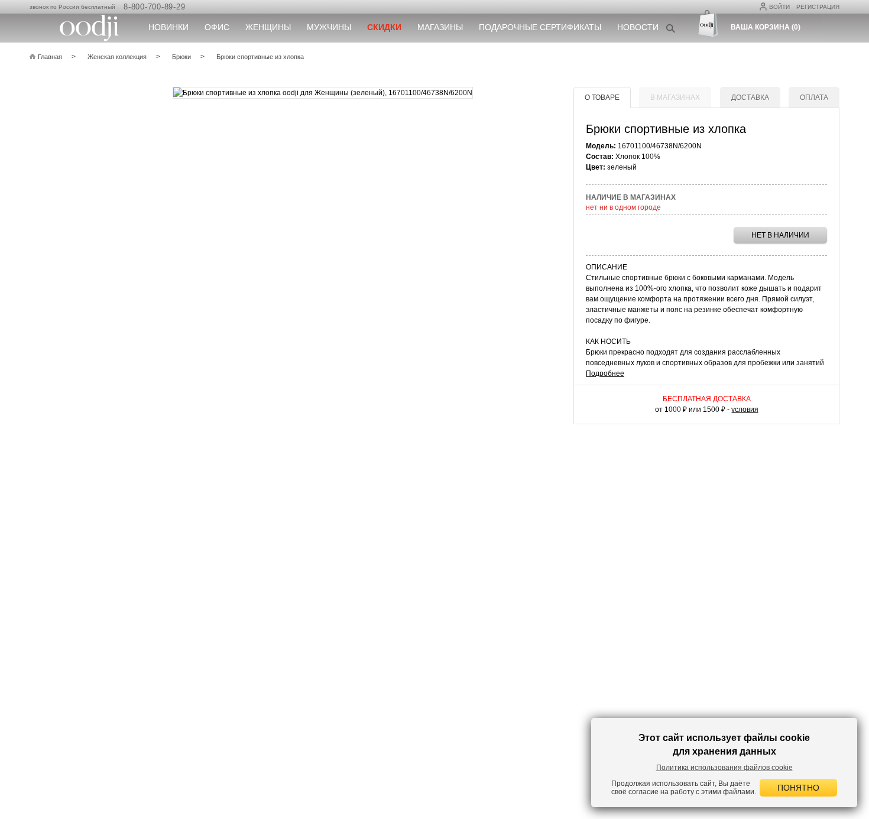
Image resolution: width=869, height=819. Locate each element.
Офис (217, 27)
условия (744, 409)
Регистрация (817, 7)
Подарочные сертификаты (540, 27)
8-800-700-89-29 (154, 6)
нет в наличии (780, 235)
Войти (779, 7)
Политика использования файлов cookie (724, 767)
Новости (638, 27)
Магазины (440, 27)
